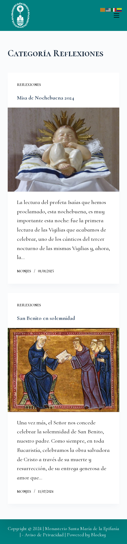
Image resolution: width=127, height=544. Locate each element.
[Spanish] (119, 9)
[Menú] (116, 15)
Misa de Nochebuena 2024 (45, 97)
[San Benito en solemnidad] (64, 370)
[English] (108, 9)
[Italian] (114, 9)
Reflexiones (29, 85)
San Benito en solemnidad (46, 318)
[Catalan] (103, 9)
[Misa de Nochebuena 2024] (64, 150)
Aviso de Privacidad (44, 535)
